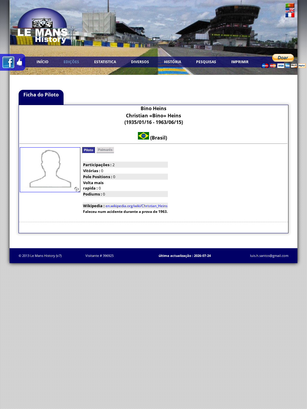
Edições (71, 61)
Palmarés (105, 150)
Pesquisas (206, 61)
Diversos (140, 61)
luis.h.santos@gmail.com (269, 255)
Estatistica (105, 61)
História (172, 61)
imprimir (240, 61)
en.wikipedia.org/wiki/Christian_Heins (137, 205)
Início (43, 61)
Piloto (88, 150)
